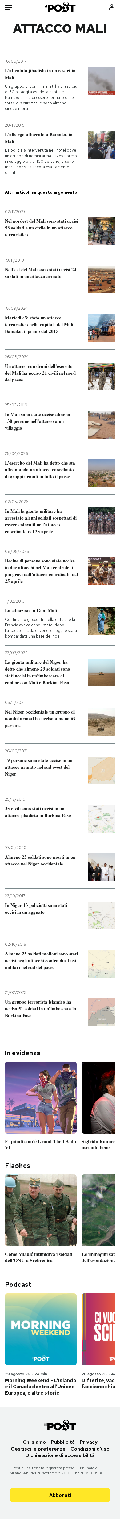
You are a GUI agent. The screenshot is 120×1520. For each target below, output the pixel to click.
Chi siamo (34, 1442)
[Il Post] (60, 7)
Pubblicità (63, 1442)
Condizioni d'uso (90, 1449)
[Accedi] (112, 7)
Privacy (89, 1442)
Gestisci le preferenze (38, 1449)
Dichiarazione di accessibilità (60, 1455)
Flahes (17, 1166)
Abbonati (60, 1495)
